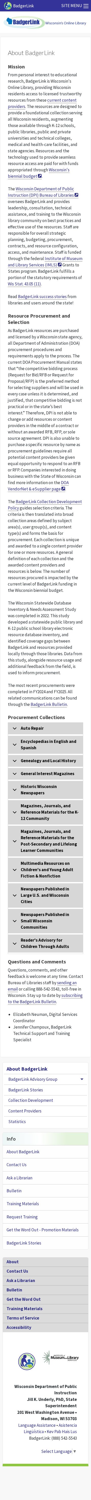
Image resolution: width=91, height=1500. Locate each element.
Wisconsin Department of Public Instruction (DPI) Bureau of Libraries (41, 192)
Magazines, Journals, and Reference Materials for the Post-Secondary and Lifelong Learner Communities (49, 841)
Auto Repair (32, 728)
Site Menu (71, 5)
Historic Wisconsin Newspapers (39, 790)
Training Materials (23, 1203)
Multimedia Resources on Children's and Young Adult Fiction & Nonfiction (47, 870)
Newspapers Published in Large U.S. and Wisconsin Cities (45, 895)
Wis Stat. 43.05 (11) (24, 284)
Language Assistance (37, 1425)
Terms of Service (23, 1318)
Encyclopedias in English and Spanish (48, 745)
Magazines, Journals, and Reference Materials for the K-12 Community (50, 812)
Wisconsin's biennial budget (39, 173)
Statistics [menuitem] (17, 1121)
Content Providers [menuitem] (24, 1111)
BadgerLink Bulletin (49, 704)
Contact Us (17, 1164)
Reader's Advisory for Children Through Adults (45, 943)
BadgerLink (23, 6)
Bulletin (14, 1191)
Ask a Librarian (19, 1178)
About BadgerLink (27, 1069)
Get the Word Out (24, 1299)
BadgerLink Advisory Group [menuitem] (32, 1079)
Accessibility (19, 1327)
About (13, 1262)
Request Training (22, 1217)
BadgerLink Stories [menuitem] (25, 1090)
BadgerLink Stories (24, 1243)
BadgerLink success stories (42, 296)
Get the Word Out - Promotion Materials (43, 1230)
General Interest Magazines (47, 773)
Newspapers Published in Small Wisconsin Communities (45, 921)
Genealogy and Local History (48, 760)
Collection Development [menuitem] (30, 1100)
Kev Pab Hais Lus (62, 1431)
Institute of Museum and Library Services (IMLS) (45, 262)
